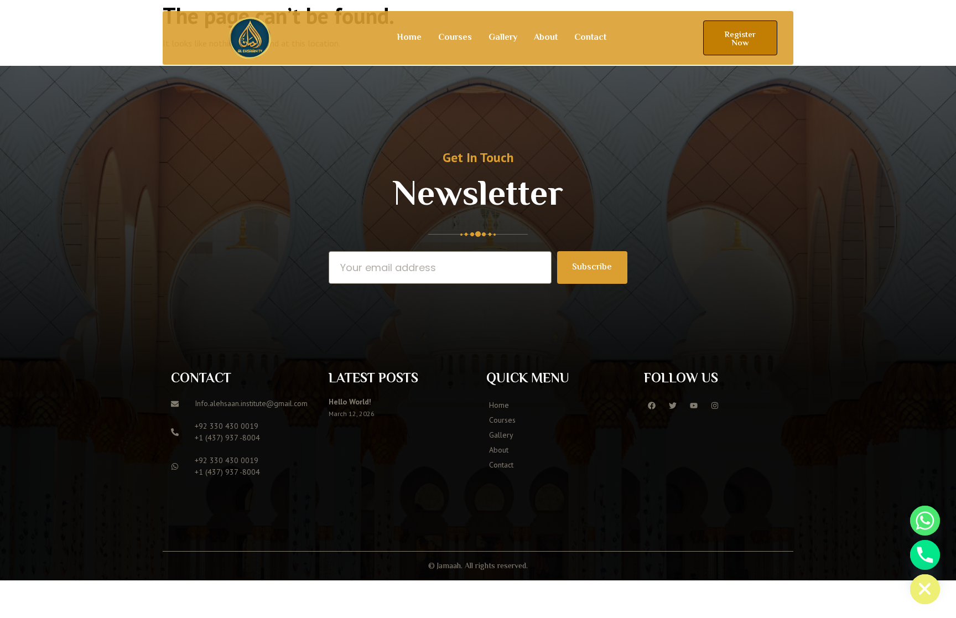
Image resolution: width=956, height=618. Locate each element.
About (546, 38)
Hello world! (350, 402)
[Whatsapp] (925, 521)
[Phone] (925, 555)
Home (409, 38)
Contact (590, 38)
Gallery (503, 38)
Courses (455, 38)
